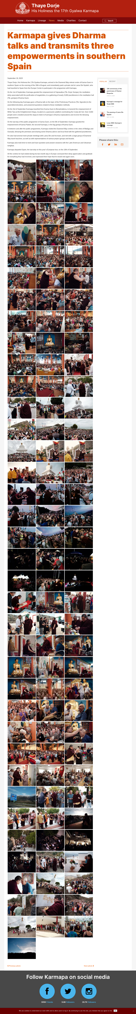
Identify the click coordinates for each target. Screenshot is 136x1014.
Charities (71, 20)
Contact (82, 20)
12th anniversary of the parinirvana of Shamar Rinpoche (114, 91)
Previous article (14, 966)
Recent (112, 81)
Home (20, 20)
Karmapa (30, 20)
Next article (88, 966)
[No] (133, 1011)
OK (115, 1011)
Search (110, 20)
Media (60, 20)
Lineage (42, 20)
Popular (103, 81)
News (52, 20)
